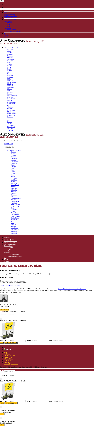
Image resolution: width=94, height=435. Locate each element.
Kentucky (10, 75)
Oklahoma (10, 107)
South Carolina (11, 113)
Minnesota (10, 85)
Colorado (10, 57)
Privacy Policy (8, 359)
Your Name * (4, 340)
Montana (9, 90)
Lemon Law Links (9, 355)
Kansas (9, 74)
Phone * (51, 340)
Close (2, 342)
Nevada (9, 94)
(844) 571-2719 (8, 144)
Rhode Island (11, 112)
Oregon (9, 108)
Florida (9, 62)
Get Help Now (4, 310)
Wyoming (10, 130)
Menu (2, 1)
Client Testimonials (12, 29)
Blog (5, 33)
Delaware (10, 61)
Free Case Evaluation (10, 19)
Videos (6, 35)
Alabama (10, 49)
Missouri (9, 89)
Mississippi (10, 87)
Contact (6, 37)
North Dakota (11, 103)
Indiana (9, 70)
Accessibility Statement (11, 364)
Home (2, 311)
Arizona (9, 52)
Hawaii (9, 65)
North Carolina (11, 102)
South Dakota (11, 115)
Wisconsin (10, 128)
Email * (28, 340)
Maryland (10, 80)
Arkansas (10, 54)
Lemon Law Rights (9, 14)
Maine (9, 79)
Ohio (8, 105)
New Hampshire (12, 95)
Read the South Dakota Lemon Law (10, 286)
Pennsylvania (11, 110)
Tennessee (10, 117)
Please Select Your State (11, 47)
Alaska (9, 51)
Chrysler (9, 23)
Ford (8, 24)
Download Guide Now (11, 342)
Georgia (9, 64)
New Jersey (10, 97)
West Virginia (11, 127)
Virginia (9, 123)
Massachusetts (11, 82)
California (10, 56)
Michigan (10, 84)
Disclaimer (7, 354)
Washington (10, 125)
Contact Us (7, 360)
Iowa (8, 72)
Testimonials (7, 28)
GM (8, 26)
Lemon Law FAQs (9, 17)
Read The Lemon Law (10, 16)
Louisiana (10, 77)
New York (10, 100)
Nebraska (10, 92)
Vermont (9, 122)
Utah (8, 120)
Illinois (9, 69)
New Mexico (11, 99)
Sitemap (6, 362)
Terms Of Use (8, 357)
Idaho (9, 67)
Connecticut (10, 59)
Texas (9, 118)
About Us (6, 12)
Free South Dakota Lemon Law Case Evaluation (72, 289)
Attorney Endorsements (14, 31)
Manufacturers (8, 21)
